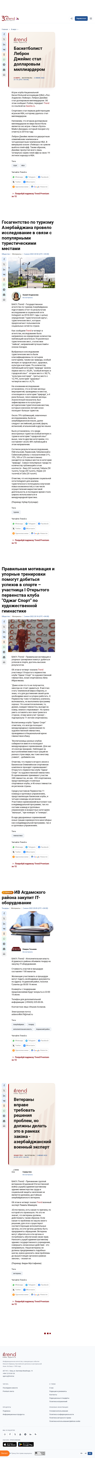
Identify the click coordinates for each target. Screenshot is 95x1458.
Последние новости (10, 1388)
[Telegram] (25, 1434)
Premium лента (8, 1391)
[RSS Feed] (35, 1434)
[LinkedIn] (30, 1434)
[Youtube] (20, 1434)
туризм (16, 512)
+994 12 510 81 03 (9, 1373)
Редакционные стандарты (59, 1398)
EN (81, 1453)
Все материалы (28, 297)
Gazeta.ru (30, 106)
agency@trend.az (8, 1376)
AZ (86, 1453)
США (15, 165)
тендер (31, 1024)
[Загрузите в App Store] (10, 1444)
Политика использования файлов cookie (64, 1421)
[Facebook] (10, 1434)
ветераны (17, 1273)
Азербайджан (18, 1024)
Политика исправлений (58, 1401)
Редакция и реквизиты (58, 1391)
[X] (15, 1434)
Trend (46, 103)
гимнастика (17, 835)
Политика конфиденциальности (61, 1414)
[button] (4, 34)
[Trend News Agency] (9, 1355)
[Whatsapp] (5, 1434)
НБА (23, 165)
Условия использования (58, 1411)
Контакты (53, 1395)
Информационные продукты (14, 1414)
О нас (51, 1388)
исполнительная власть (22, 1029)
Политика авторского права (60, 1418)
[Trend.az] (10, 18)
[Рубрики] (90, 18)
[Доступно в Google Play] (26, 1444)
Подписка (6, 1411)
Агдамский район (43, 1029)
